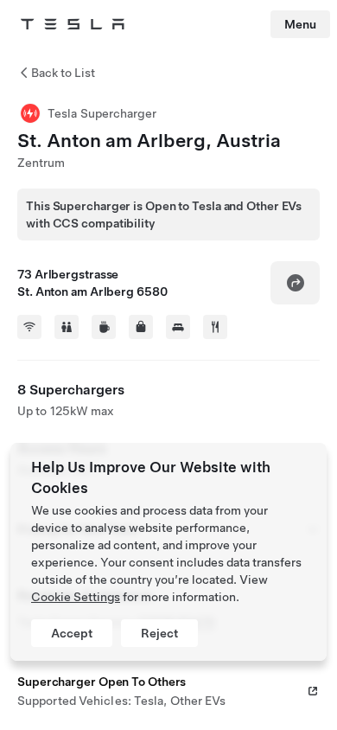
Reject (159, 633)
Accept (71, 633)
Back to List (63, 73)
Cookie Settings (75, 597)
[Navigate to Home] (72, 24)
